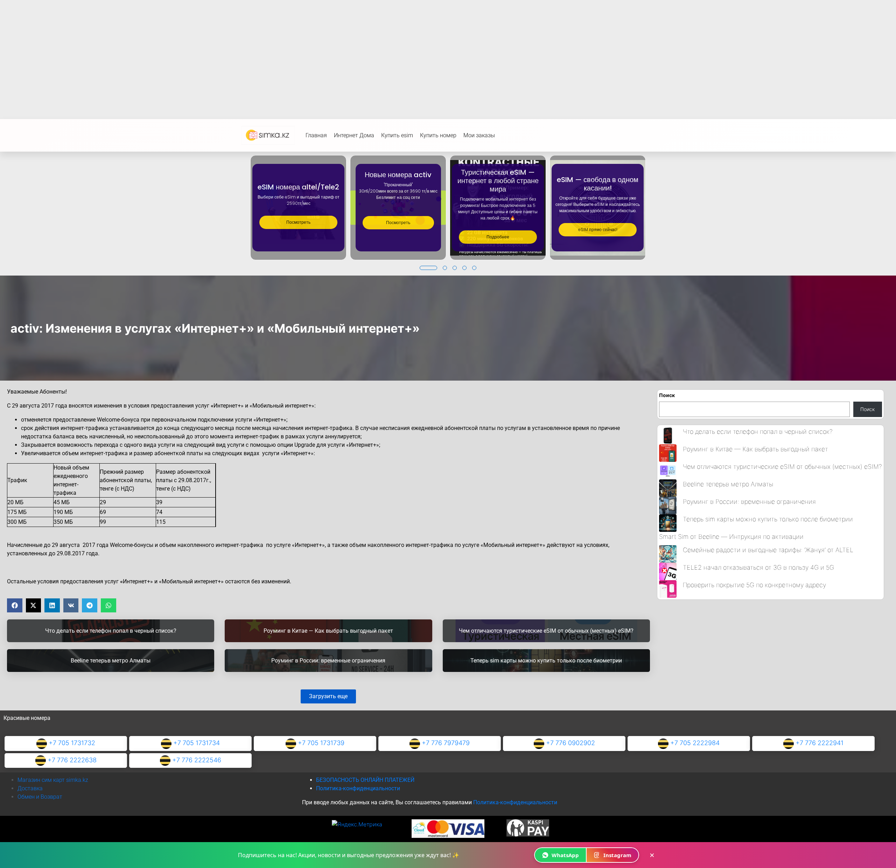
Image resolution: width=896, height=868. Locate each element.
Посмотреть (298, 222)
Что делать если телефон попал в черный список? (758, 431)
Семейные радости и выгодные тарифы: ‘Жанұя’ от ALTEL (768, 550)
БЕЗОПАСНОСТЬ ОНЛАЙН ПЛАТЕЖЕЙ (365, 780)
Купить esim (397, 135)
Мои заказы (479, 135)
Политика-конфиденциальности (358, 788)
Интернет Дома (354, 135)
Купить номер (438, 135)
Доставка (30, 788)
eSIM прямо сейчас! (597, 229)
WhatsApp (565, 855)
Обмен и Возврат (40, 796)
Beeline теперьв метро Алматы (728, 484)
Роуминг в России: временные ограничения (749, 501)
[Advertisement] (448, 53)
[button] (428, 268)
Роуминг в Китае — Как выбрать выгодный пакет (755, 449)
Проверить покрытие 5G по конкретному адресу (754, 585)
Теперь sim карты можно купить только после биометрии (768, 519)
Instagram (617, 855)
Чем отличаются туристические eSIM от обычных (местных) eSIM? (782, 466)
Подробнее (497, 237)
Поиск (667, 395)
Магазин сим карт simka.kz (53, 780)
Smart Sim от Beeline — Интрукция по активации (731, 536)
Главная (316, 135)
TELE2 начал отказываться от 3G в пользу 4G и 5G (758, 567)
